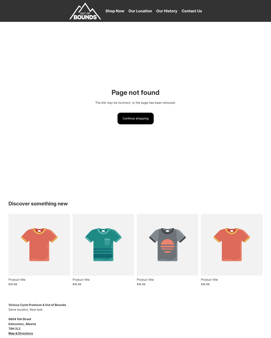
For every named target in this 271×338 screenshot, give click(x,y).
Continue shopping (136, 118)
